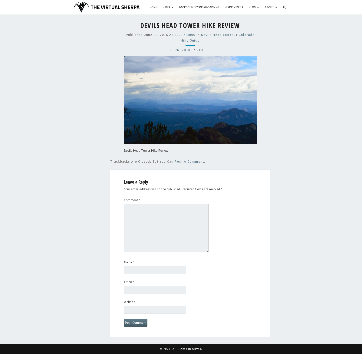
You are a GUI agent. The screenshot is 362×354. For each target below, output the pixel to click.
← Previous (181, 50)
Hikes (166, 7)
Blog (252, 7)
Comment (132, 200)
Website (129, 302)
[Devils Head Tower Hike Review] (190, 101)
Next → (203, 50)
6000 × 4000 (184, 34)
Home (153, 7)
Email (129, 282)
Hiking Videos (234, 7)
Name (129, 262)
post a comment (189, 161)
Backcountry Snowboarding (199, 7)
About (269, 7)
